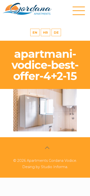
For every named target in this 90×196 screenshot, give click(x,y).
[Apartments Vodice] (32, 8)
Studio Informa (54, 167)
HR (45, 32)
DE (56, 32)
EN (34, 32)
